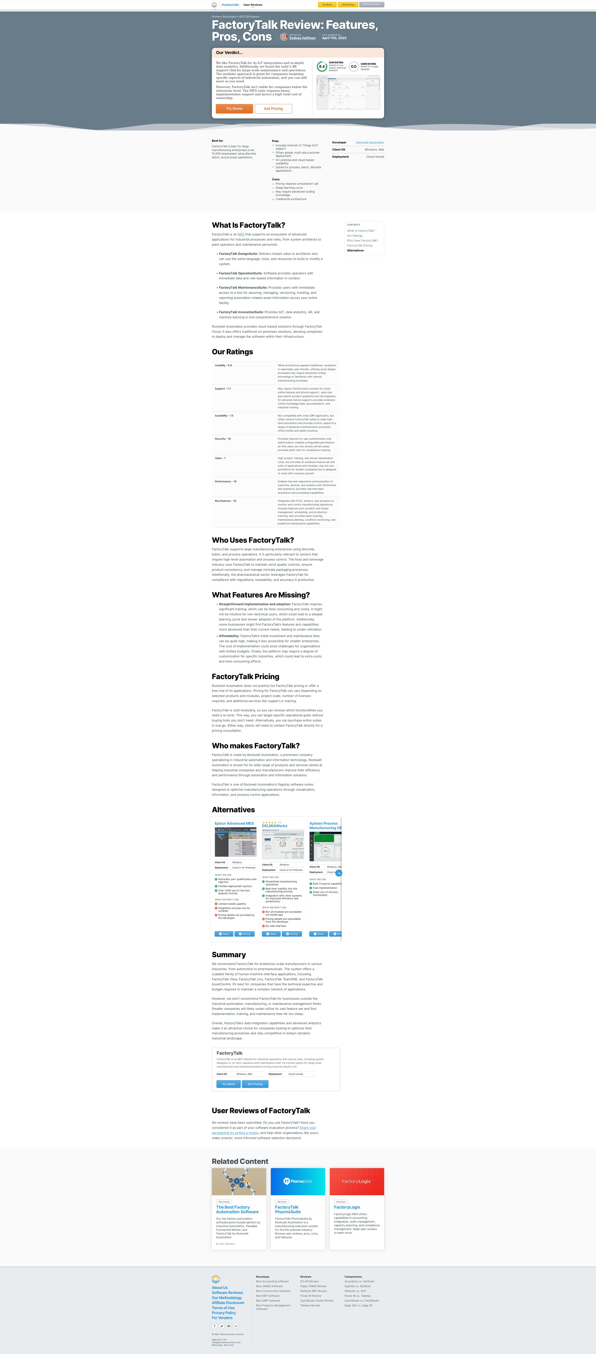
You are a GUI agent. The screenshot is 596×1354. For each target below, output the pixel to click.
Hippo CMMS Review (313, 1286)
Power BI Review (310, 1295)
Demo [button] (225, 934)
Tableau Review (310, 1305)
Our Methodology (227, 1297)
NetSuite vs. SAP (355, 1291)
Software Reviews (227, 1292)
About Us (220, 1287)
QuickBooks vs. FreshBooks (362, 1300)
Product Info (230, 4)
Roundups (229, 16)
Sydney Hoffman (302, 38)
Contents (353, 224)
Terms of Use (223, 1307)
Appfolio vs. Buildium (358, 1286)
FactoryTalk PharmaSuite (288, 1209)
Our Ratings (355, 235)
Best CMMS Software (269, 1286)
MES (241, 234)
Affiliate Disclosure (228, 1302)
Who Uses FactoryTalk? (362, 240)
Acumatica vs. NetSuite (359, 1281)
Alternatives (355, 250)
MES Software (248, 16)
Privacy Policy (224, 1312)
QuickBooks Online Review (317, 1300)
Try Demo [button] (234, 109)
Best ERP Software (268, 1295)
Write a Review (372, 4)
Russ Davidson (227, 1243)
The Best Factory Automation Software (237, 1209)
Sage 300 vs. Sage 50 (358, 1305)
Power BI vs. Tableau (358, 1295)
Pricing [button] (246, 934)
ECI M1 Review (309, 1281)
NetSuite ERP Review (313, 1291)
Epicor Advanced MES (234, 823)
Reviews (253, 4)
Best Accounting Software (272, 1281)
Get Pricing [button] (273, 109)
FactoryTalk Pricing (359, 245)
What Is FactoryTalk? (361, 230)
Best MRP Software (268, 1300)
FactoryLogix (347, 1207)
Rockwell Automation (370, 142)
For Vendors (222, 1317)
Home (216, 16)
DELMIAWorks (274, 826)
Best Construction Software (273, 1291)
